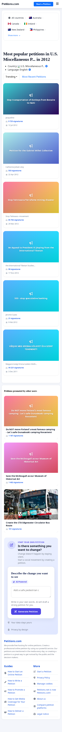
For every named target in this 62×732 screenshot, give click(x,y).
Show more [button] (13, 35)
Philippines (39, 29)
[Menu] (57, 4)
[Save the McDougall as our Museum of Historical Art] (31, 464)
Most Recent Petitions (34, 76)
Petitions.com (10, 3)
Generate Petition (28, 611)
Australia (38, 17)
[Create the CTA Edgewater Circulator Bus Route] (31, 510)
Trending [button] (10, 76)
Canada (16, 23)
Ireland (32, 23)
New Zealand (19, 29)
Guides (8, 666)
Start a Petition (43, 4)
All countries (19, 17)
